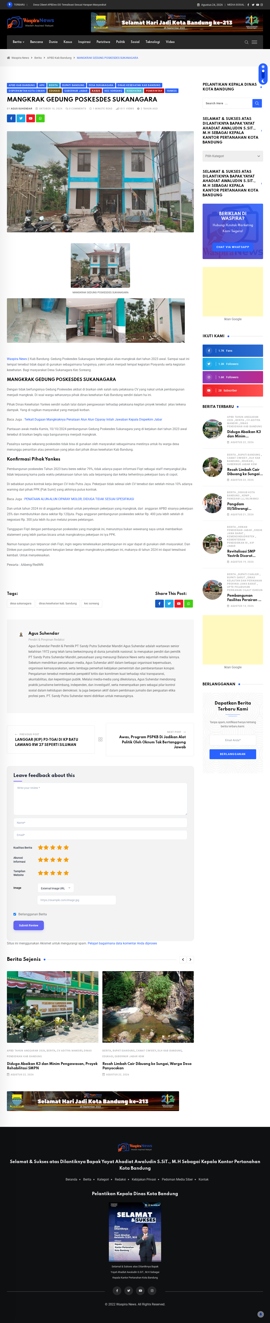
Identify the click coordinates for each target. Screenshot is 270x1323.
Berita (17, 42)
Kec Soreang (91, 603)
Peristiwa (103, 42)
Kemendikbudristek (241, 536)
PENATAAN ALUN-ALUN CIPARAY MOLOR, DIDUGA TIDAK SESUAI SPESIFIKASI (79, 499)
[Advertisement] (233, 291)
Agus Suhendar (21, 108)
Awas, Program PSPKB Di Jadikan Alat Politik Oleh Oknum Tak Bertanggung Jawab (152, 742)
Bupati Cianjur (248, 574)
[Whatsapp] (40, 118)
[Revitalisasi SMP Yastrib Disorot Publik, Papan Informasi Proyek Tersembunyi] (212, 544)
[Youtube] (30, 118)
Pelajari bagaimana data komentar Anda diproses (122, 943)
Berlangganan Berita (32, 914)
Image (17, 887)
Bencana (36, 42)
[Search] (247, 42)
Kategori (103, 1179)
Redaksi (120, 1179)
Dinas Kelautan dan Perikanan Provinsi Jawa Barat (244, 580)
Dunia (53, 42)
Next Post (174, 732)
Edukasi (107, 1056)
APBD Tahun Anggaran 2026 (26, 1050)
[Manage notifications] (261, 1314)
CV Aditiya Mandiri (69, 1050)
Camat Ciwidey (146, 1050)
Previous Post (29, 734)
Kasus (67, 42)
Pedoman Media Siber (177, 1179)
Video (170, 42)
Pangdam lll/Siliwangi (243, 498)
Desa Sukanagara (20, 603)
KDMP (245, 495)
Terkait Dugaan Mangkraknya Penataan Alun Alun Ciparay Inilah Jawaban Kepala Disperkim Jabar (93, 419)
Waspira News (17, 359)
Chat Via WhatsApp (232, 247)
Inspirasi (84, 42)
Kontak (204, 1179)
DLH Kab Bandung (170, 1050)
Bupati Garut (236, 577)
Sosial (135, 42)
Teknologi (152, 42)
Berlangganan (233, 754)
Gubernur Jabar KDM (129, 1056)
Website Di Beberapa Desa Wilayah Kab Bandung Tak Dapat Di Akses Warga (76, 4)
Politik (120, 42)
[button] (182, 959)
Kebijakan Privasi (144, 1179)
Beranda (71, 1179)
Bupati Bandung (124, 1050)
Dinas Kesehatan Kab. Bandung (58, 603)
